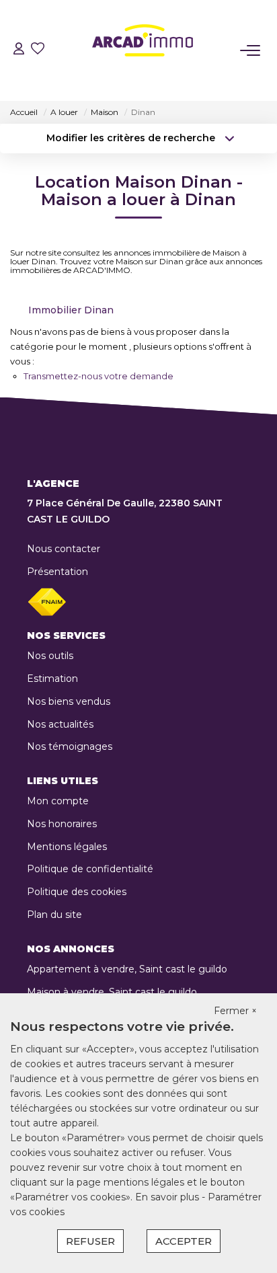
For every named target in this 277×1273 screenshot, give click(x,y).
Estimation (52, 678)
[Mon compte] (18, 50)
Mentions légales (67, 847)
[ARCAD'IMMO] (142, 50)
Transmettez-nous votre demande (98, 376)
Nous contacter (63, 549)
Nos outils (50, 656)
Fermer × (235, 1011)
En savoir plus (168, 1197)
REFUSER (90, 1241)
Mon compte (58, 801)
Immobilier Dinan (71, 310)
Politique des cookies (76, 892)
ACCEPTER (183, 1241)
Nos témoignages (69, 746)
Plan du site (54, 915)
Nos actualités (60, 724)
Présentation (57, 572)
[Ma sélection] (37, 50)
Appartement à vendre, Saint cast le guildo (127, 969)
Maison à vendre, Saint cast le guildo (112, 992)
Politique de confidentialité (90, 869)
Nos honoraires (62, 824)
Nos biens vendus (68, 701)
